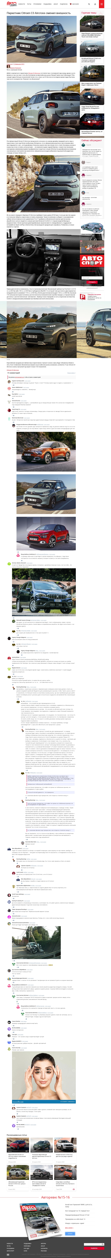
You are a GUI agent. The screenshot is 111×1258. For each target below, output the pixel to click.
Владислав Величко (43, 554)
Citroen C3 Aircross (34, 73)
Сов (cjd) (14, 1034)
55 (51, 1151)
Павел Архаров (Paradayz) (19, 909)
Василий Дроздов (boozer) (19, 978)
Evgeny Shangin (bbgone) (19, 637)
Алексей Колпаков (34, 963)
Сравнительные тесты (60, 1178)
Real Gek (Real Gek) (30, 842)
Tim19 (29, 1107)
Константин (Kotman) (22, 963)
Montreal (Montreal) (17, 418)
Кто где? (26, 1248)
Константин (40, 1006)
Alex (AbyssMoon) (17, 848)
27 (75, 1151)
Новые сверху (71, 373)
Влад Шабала (33, 995)
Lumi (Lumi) (19, 872)
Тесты (29, 4)
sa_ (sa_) (18, 630)
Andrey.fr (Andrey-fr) (17, 901)
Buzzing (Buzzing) (21, 687)
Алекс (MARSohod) (17, 387)
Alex (28, 859)
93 (27, 1178)
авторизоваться (19, 377)
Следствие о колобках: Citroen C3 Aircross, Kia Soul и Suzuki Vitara (65, 1183)
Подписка (64, 4)
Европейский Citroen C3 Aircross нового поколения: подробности (17, 1156)
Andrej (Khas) (15, 657)
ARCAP (56, 4)
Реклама (44, 1251)
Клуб (25, 1251)
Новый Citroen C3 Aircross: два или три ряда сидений (64, 1155)
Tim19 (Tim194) (16, 1048)
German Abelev (35, 620)
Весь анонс (69, 1228)
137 (75, 1178)
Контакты (44, 1248)
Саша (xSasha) (16, 1021)
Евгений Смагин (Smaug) (23, 620)
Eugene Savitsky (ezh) (18, 381)
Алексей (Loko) (16, 916)
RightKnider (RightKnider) (23, 885)
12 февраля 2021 (18, 64)
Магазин (75, 4)
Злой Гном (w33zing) (18, 894)
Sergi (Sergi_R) (16, 409)
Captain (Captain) (26, 865)
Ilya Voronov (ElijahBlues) (19, 969)
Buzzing (28, 701)
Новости (21, 4)
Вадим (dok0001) (16, 1041)
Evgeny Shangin (26, 644)
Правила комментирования (64, 1256)
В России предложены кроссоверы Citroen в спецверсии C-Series (39, 1183)
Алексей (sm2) (16, 400)
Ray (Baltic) (15, 394)
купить (70, 1233)
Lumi (33, 879)
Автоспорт (10, 1251)
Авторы (43, 1243)
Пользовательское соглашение (48, 1256)
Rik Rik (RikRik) (16, 1028)
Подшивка (47, 4)
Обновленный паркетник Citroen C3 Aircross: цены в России (16, 1183)
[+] (14, 385)
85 (51, 1178)
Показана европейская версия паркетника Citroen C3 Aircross (41, 1156)
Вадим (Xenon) (16, 668)
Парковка (27, 1246)
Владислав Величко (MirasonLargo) (26, 424)
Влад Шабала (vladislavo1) (28, 554)
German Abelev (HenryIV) (19, 563)
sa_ (37, 650)
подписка (94, 1248)
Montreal (40, 424)
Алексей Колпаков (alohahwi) (20, 922)
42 (27, 1151)
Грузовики (37, 4)
